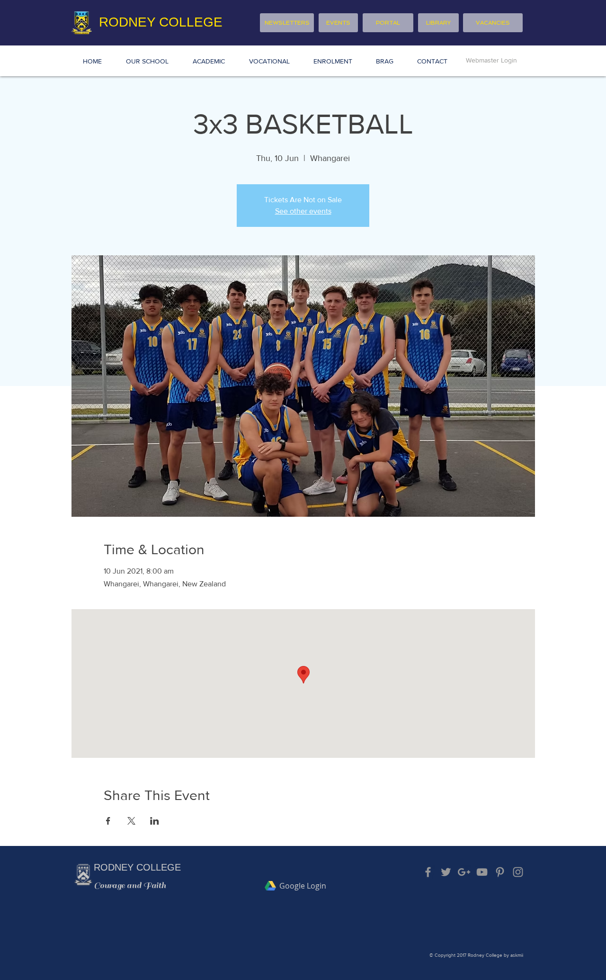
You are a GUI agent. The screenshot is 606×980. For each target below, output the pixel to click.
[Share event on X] (131, 821)
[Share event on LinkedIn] (154, 821)
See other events (303, 211)
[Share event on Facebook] (108, 821)
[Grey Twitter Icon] (446, 872)
